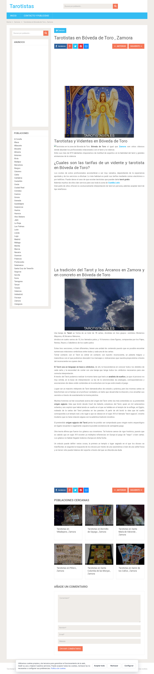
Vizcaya (17, 297)
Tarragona (18, 281)
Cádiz (16, 175)
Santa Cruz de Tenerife (23, 268)
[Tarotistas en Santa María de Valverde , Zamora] (130, 515)
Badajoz (17, 162)
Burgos (17, 168)
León (16, 230)
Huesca (17, 213)
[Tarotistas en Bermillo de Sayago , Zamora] (99, 515)
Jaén (16, 220)
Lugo (16, 236)
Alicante (17, 149)
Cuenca (17, 194)
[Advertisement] (99, 69)
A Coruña (18, 139)
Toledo (17, 288)
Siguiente (135, 46)
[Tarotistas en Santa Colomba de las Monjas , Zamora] (99, 554)
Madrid (17, 239)
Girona (17, 197)
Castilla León (114, 183)
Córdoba (17, 191)
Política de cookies (58, 668)
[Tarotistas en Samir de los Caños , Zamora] (130, 554)
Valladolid (18, 294)
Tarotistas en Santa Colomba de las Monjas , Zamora (99, 571)
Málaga (17, 242)
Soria (16, 278)
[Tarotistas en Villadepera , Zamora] (68, 515)
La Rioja (17, 223)
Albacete (18, 145)
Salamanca (18, 265)
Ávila (16, 158)
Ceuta (16, 184)
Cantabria (18, 178)
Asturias (17, 155)
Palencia (18, 259)
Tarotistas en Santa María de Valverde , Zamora (128, 532)
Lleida (16, 233)
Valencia (17, 291)
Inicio (13, 15)
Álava (16, 142)
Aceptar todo (99, 666)
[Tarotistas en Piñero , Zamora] (68, 554)
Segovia (17, 272)
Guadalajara (19, 204)
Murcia (17, 249)
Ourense (17, 255)
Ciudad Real (19, 187)
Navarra (17, 252)
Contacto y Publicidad (36, 15)
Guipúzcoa (18, 207)
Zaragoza (18, 304)
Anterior (121, 46)
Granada (17, 200)
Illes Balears (19, 217)
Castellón (18, 181)
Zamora (17, 22)
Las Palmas (19, 226)
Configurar (129, 666)
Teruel (16, 285)
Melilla (17, 246)
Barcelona (18, 165)
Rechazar (114, 666)
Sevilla (17, 275)
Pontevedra (19, 262)
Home (9, 22)
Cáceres (17, 171)
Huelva (17, 210)
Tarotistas (22, 6)
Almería (17, 152)
